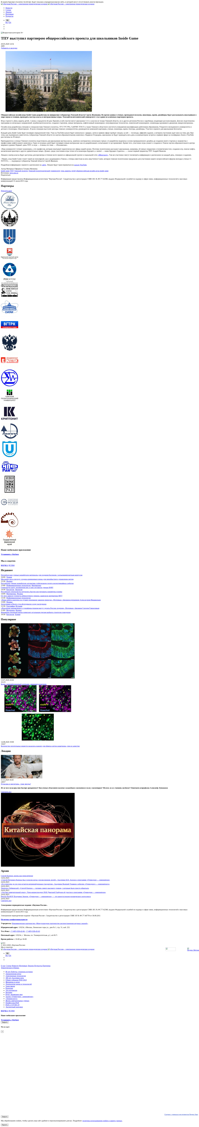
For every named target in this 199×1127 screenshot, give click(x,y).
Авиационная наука (13, 974)
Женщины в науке (13, 982)
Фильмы (9, 992)
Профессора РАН (12, 1003)
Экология (18, 590)
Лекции (31, 966)
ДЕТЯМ (8, 565)
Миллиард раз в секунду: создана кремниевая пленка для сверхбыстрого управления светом (37, 579)
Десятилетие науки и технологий (19, 984)
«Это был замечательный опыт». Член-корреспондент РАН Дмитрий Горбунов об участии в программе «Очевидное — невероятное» (53, 892)
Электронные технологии (16, 976)
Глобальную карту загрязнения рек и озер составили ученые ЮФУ (27, 587)
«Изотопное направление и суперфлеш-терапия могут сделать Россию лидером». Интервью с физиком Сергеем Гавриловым (50, 608)
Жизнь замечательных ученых (17, 1001)
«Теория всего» (12, 999)
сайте (44, 165)
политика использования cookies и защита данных (102, 1121)
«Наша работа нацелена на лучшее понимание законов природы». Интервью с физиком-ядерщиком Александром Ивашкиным (51, 600)
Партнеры (46, 966)
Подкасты (38, 966)
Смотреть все (6, 792)
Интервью (23, 966)
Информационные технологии (18, 585)
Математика (36, 585)
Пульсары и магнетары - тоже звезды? (16, 784)
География (10, 606)
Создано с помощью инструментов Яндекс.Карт (181, 1114)
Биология (10, 590)
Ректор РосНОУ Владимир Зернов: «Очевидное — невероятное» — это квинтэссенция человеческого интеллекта (46, 896)
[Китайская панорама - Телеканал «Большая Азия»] (38, 866)
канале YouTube (80, 165)
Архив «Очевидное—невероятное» (19, 997)
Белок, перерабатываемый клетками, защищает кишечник (24, 684)
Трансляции (10, 986)
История (19, 606)
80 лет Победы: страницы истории (19, 972)
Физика (9, 581)
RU (7, 22)
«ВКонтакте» (103, 155)
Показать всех (6, 191)
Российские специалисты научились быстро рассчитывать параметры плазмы (31, 592)
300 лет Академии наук (15, 978)
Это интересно (11, 990)
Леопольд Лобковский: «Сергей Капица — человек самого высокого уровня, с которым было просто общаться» (45, 888)
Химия (9, 577)
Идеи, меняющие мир (14, 994)
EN (10, 22)
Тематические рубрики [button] (10, 968)
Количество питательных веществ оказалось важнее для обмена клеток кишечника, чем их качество (40, 746)
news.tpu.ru (14, 173)
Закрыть (5, 1022)
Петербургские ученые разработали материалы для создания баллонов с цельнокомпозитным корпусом (41, 575)
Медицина (10, 610)
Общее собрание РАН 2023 (16, 980)
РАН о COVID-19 (12, 1005)
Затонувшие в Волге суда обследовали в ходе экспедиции (23, 604)
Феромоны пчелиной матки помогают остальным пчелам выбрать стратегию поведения (35, 612)
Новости (15, 966)
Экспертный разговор (14, 1007)
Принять (5, 1125)
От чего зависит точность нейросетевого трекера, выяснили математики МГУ (31, 596)
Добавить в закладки (9, 48)
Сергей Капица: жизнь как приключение (17, 876)
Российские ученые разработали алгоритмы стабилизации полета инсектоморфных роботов (37, 583)
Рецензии (9, 988)
